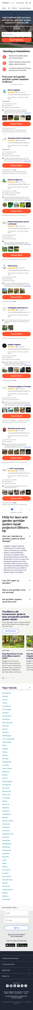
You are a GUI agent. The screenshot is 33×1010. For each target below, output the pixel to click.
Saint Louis (6, 795)
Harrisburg (6, 840)
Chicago (5, 759)
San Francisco (7, 723)
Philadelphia (6, 844)
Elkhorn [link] (14, 8)
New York (5, 804)
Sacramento (7, 716)
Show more (28, 113)
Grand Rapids (7, 781)
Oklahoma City (7, 834)
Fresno (4, 703)
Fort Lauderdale (8, 739)
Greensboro (6, 814)
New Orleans (7, 768)
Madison (5, 896)
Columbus (6, 831)
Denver (5, 729)
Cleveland (6, 827)
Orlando (5, 749)
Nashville (5, 857)
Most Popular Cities (9, 908)
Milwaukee (6, 899)
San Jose (5, 726)
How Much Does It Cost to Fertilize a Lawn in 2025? (12, 656)
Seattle (5, 893)
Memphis (5, 854)
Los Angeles (6, 709)
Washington (6, 736)
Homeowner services (10, 958)
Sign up (16, 928)
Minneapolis (6, 785)
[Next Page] (30, 509)
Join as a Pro (20, 3)
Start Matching (16, 40)
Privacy (6, 992)
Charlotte (6, 811)
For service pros (8, 964)
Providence (6, 850)
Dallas (4, 863)
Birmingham (6, 693)
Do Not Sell (18, 992)
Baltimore (6, 772)
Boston (5, 775)
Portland (5, 837)
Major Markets (9, 687)
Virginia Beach (7, 890)
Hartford (5, 732)
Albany (4, 801)
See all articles (10, 631)
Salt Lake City (7, 880)
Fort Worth (6, 870)
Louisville (5, 765)
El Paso (5, 867)
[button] (4, 117)
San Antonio (6, 876)
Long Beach (6, 706)
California (11, 992)
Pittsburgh (6, 847)
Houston (5, 873)
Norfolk (5, 883)
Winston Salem (7, 821)
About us (5, 976)
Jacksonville (6, 742)
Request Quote (16, 124)
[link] (16, 94)
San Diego (6, 719)
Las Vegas (6, 798)
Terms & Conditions (16, 997)
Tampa (4, 752)
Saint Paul (6, 788)
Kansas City (6, 791)
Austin (4, 860)
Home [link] (4, 8)
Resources (6, 970)
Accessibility (25, 992)
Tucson (4, 700)
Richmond (6, 886)
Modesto (5, 713)
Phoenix (5, 696)
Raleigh (5, 817)
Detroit (5, 778)
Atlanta (5, 755)
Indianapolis (6, 762)
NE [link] (9, 8)
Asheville (5, 808)
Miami (4, 745)
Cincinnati (6, 824)
